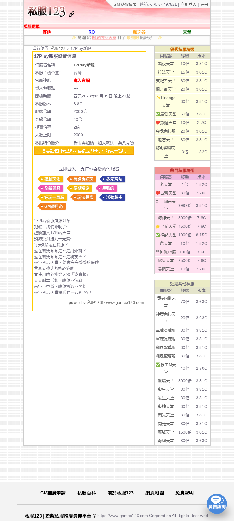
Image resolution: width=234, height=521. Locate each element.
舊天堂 (166, 243)
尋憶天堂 (166, 269)
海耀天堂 (166, 440)
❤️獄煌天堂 (165, 122)
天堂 (187, 32)
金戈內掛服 (166, 131)
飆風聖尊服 (166, 347)
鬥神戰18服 (166, 252)
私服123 (59, 48)
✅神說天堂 (165, 235)
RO (91, 32)
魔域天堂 (166, 432)
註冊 (203, 4)
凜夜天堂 (166, 63)
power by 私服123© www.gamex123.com (106, 302)
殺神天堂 (166, 406)
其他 (47, 32)
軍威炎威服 (166, 330)
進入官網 (82, 80)
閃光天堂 (166, 415)
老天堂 (166, 184)
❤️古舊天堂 (165, 193)
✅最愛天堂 (165, 114)
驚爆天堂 (166, 380)
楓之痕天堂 (166, 89)
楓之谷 (139, 32)
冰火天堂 (166, 260)
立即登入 (189, 4)
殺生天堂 (166, 389)
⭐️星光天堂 (165, 226)
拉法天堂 (166, 72)
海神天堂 (166, 217)
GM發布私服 (125, 4)
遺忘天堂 (166, 139)
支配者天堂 (166, 80)
